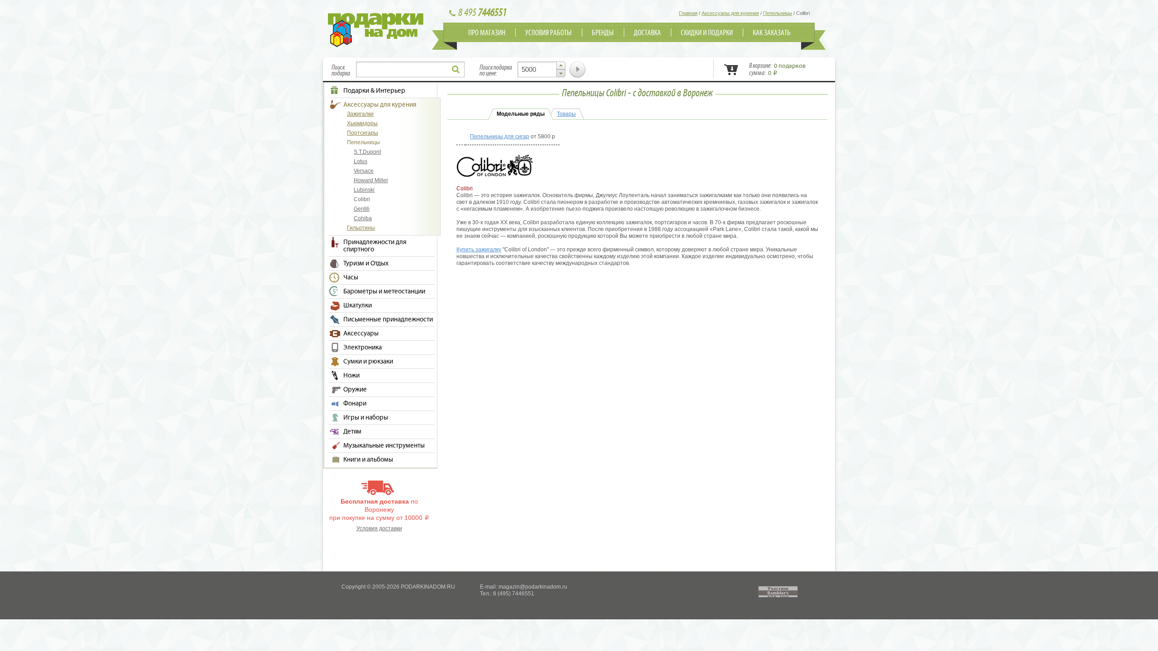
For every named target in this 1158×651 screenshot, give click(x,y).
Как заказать (772, 33)
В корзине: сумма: (777, 69)
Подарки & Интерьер (374, 90)
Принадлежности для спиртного (374, 246)
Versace (364, 171)
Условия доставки (379, 528)
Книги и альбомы (368, 459)
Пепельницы (363, 142)
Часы (350, 277)
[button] (560, 65)
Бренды (603, 33)
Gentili (362, 209)
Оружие (355, 389)
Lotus (360, 161)
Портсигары (362, 133)
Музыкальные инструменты (384, 445)
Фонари (354, 403)
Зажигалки (360, 114)
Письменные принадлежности (388, 319)
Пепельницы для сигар (499, 136)
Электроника (362, 347)
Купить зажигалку (478, 249)
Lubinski (364, 190)
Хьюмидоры (362, 123)
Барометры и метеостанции (384, 291)
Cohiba (363, 218)
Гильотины (361, 228)
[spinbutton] (541, 69)
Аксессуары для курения (379, 104)
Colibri (362, 199)
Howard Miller (371, 180)
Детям (352, 431)
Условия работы (548, 33)
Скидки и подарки (707, 33)
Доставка (647, 33)
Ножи (351, 375)
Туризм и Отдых (366, 263)
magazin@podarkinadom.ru (532, 587)
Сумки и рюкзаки (368, 361)
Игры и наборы (365, 417)
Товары (566, 114)
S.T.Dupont (367, 152)
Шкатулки (357, 305)
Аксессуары (361, 333)
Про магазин (486, 33)
